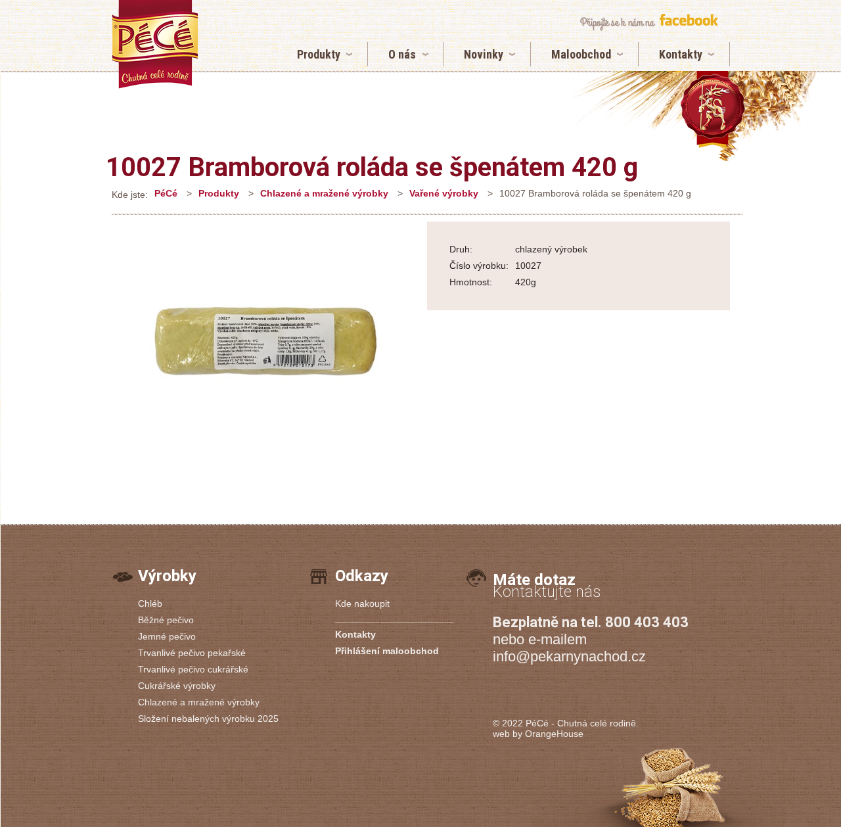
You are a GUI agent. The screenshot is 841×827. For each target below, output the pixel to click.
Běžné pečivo (166, 620)
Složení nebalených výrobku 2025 (208, 718)
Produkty (318, 54)
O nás (402, 54)
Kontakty (680, 54)
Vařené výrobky (443, 193)
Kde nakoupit (362, 603)
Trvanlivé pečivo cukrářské (193, 669)
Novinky (483, 54)
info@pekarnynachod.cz (569, 656)
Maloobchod (581, 54)
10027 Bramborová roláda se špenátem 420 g (372, 167)
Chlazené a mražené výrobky (324, 193)
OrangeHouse (554, 733)
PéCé (165, 193)
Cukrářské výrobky (177, 685)
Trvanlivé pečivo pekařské (192, 653)
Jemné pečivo (167, 636)
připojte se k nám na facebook (648, 22)
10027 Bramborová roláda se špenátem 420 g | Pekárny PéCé (155, 44)
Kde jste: (130, 194)
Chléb (150, 603)
